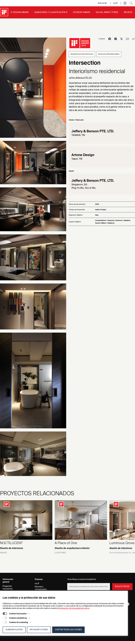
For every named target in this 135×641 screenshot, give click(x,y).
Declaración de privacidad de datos (73, 608)
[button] (125, 3)
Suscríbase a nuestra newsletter (82, 579)
